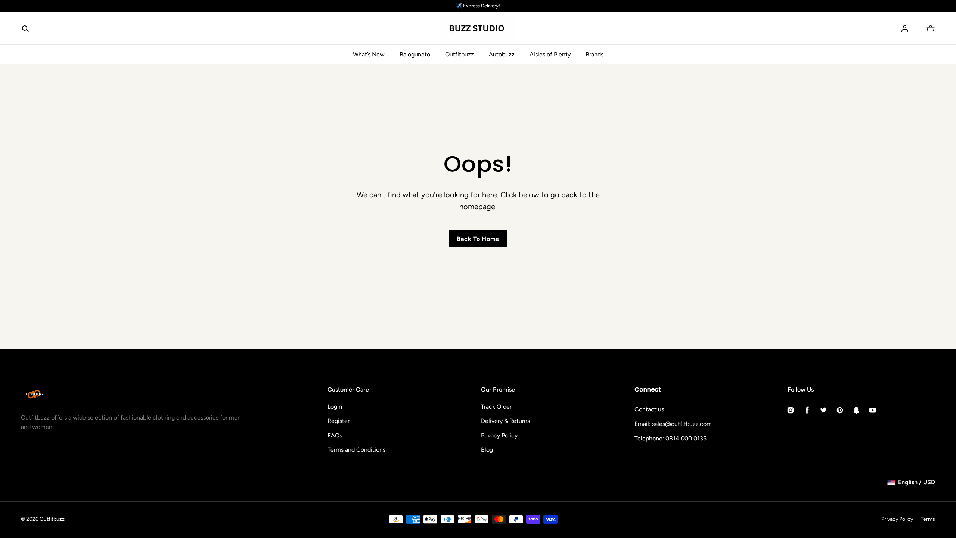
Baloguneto (415, 54)
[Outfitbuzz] (478, 28)
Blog (487, 449)
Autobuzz (502, 54)
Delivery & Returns (505, 420)
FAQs (335, 435)
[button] (25, 28)
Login (335, 406)
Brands (594, 54)
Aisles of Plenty (550, 54)
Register (339, 420)
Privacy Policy (499, 435)
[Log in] (904, 28)
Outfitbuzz (459, 54)
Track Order (496, 406)
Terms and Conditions (356, 449)
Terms (928, 519)
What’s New (369, 54)
